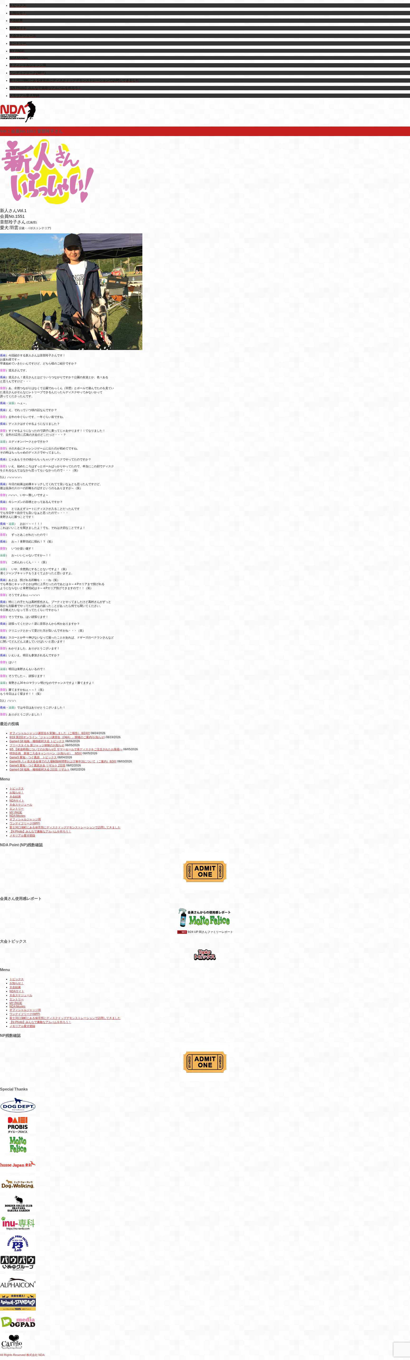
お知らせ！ (16, 792)
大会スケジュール (20, 804)
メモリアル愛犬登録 (22, 835)
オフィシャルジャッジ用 (25, 819)
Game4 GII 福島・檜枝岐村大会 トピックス (37, 741)
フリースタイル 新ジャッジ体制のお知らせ (36, 745)
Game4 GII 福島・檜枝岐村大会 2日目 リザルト (39, 769)
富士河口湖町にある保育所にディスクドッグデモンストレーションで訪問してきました (65, 827)
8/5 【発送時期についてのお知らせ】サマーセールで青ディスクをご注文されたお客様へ (65, 749)
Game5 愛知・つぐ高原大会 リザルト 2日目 (37, 765)
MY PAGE (15, 812)
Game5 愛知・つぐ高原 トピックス (33, 757)
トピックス (16, 788)
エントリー (16, 808)
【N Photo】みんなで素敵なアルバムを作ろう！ (40, 831)
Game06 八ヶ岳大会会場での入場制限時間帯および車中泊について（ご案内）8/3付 (62, 761)
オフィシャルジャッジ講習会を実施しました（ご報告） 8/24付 (49, 733)
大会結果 (15, 796)
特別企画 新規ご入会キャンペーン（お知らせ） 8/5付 (45, 753)
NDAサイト (16, 800)
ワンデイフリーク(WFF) (24, 823)
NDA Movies (17, 815)
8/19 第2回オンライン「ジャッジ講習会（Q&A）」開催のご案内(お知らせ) (57, 737)
